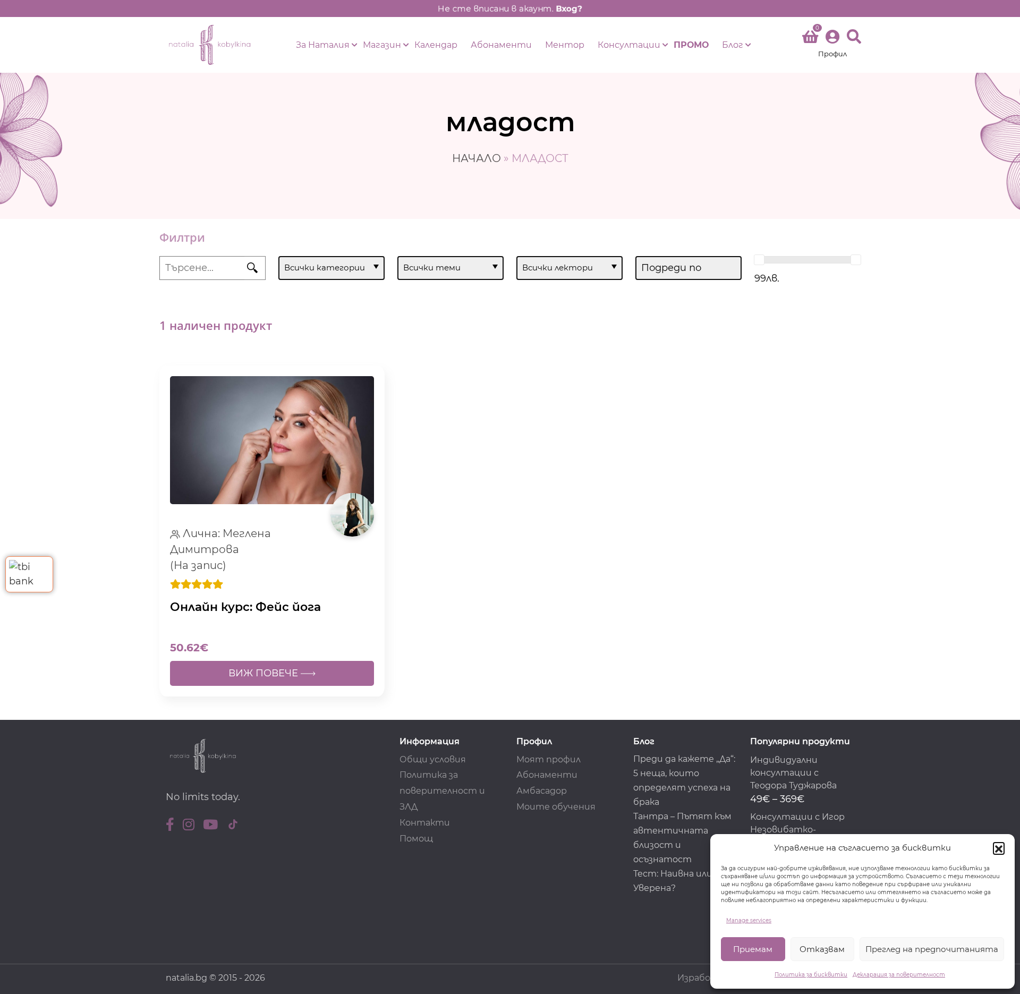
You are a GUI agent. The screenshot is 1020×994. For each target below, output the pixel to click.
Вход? (569, 8)
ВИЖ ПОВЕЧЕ (264, 673)
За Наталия (323, 45)
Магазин (382, 45)
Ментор (564, 45)
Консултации (629, 45)
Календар (435, 45)
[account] (832, 45)
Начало (476, 158)
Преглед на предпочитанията (931, 949)
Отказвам (822, 949)
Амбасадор (541, 791)
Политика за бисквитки (811, 974)
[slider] (759, 259)
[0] (810, 39)
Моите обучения (556, 807)
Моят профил (548, 759)
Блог (732, 45)
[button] (998, 848)
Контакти (425, 823)
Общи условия (433, 759)
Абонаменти (501, 45)
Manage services (748, 920)
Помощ (416, 839)
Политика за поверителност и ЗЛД (442, 791)
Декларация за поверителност (899, 974)
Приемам (752, 949)
